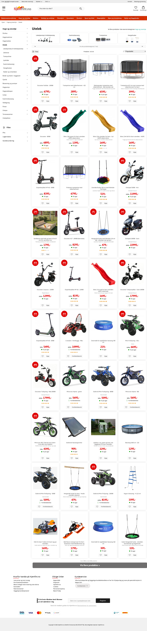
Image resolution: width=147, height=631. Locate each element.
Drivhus (35, 18)
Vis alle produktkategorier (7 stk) (89, 46)
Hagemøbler (101, 18)
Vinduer (79, 18)
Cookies (55, 587)
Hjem (3, 22)
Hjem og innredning (115, 18)
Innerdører (70, 18)
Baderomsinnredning (8, 18)
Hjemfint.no (57, 584)
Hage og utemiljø (24, 18)
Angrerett (56, 582)
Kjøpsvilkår (56, 580)
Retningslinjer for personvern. (86, 605)
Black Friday (57, 591)
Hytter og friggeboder (131, 18)
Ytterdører (60, 18)
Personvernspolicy (59, 589)
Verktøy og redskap (47, 18)
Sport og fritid (89, 18)
